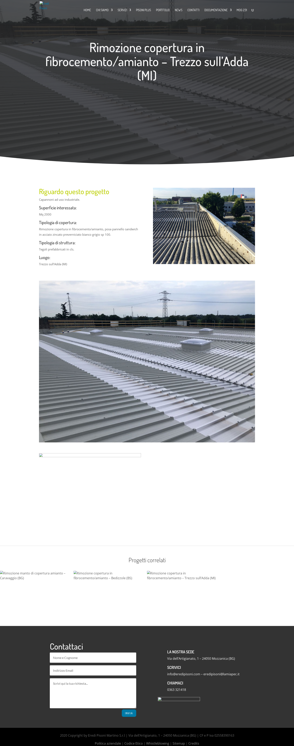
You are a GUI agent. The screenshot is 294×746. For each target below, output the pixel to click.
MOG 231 (242, 10)
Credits (193, 743)
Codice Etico (133, 743)
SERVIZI (122, 10)
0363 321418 (176, 689)
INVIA (129, 713)
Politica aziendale (108, 743)
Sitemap (179, 743)
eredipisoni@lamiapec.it (221, 674)
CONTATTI (193, 10)
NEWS (178, 10)
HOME (87, 10)
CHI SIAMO (102, 10)
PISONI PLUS (143, 10)
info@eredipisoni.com (183, 674)
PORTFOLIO (163, 10)
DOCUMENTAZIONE (216, 10)
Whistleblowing (157, 743)
